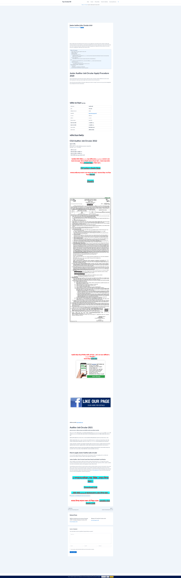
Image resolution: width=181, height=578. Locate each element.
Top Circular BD (66, 1)
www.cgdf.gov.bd (96, 470)
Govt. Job (86, 4)
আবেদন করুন (94, 359)
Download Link (90, 487)
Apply (90, 181)
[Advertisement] (90, 15)
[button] (118, 2)
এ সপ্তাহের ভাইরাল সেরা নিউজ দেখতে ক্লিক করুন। (77, 64)
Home (83, 4)
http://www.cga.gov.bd (93, 113)
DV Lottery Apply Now (90, 168)
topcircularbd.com (80, 422)
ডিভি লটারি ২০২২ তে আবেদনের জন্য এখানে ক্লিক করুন (90, 493)
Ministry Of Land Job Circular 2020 (98, 518)
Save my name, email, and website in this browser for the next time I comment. (82, 549)
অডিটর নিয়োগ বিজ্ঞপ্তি (74, 53)
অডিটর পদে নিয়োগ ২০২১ (74, 52)
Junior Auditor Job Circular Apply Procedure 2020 (78, 51)
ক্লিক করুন (92, 174)
